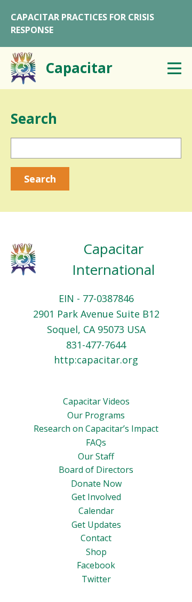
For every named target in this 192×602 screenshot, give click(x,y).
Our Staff (96, 456)
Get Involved (96, 497)
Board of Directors (96, 470)
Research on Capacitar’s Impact (96, 428)
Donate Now (96, 483)
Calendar (96, 511)
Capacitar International (113, 259)
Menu (174, 68)
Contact (96, 538)
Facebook (96, 565)
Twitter (96, 579)
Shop (96, 552)
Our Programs (96, 415)
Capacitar (79, 67)
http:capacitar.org (96, 359)
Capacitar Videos (96, 401)
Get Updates (96, 524)
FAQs (96, 442)
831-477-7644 (96, 344)
